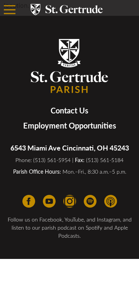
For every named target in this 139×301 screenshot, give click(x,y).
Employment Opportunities (69, 125)
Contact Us (69, 110)
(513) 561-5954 (52, 160)
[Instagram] (69, 201)
